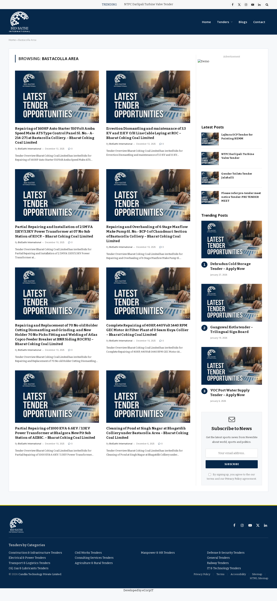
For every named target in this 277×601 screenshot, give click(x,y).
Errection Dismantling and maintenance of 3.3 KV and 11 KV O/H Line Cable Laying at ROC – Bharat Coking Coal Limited (146, 133)
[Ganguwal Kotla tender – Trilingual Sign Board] (231, 303)
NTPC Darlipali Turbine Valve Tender (148, 4)
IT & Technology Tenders (224, 568)
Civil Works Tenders (88, 552)
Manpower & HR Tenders (158, 552)
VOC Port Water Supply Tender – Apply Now (229, 392)
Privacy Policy (233, 478)
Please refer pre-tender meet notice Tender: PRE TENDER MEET (241, 197)
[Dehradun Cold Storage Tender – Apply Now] (231, 240)
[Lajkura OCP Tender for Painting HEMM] (210, 139)
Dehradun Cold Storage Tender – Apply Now (230, 266)
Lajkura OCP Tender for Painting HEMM (237, 136)
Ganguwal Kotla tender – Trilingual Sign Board (231, 329)
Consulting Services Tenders (94, 558)
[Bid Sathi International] (19, 22)
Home (206, 22)
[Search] (266, 4)
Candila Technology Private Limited (39, 574)
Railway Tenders (218, 563)
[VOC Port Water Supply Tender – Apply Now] (231, 366)
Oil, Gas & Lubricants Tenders (28, 568)
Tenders (223, 22)
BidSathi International (29, 148)
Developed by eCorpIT (138, 590)
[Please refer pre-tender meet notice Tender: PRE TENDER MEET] (210, 197)
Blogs (243, 22)
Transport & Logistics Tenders (29, 563)
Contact (259, 22)
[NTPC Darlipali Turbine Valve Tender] (210, 158)
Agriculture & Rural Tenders (94, 563)
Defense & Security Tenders (226, 552)
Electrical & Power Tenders (27, 558)
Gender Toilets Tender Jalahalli (236, 175)
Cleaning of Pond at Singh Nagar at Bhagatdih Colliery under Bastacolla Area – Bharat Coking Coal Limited (147, 433)
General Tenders (218, 558)
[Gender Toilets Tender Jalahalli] (210, 178)
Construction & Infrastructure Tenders (35, 552)
